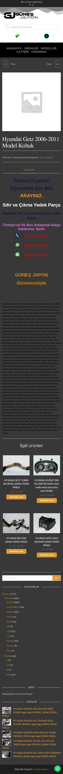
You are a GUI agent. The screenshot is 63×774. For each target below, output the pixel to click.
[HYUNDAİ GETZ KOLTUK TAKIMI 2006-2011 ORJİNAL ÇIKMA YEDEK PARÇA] (57, 64)
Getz (42, 157)
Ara (56, 578)
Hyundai (49, 157)
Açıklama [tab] (29, 170)
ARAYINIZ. (31, 195)
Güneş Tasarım (41, 769)
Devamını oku (16, 497)
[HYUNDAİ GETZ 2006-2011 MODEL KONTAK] (6, 64)
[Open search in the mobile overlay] (31, 27)
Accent (43, 495)
